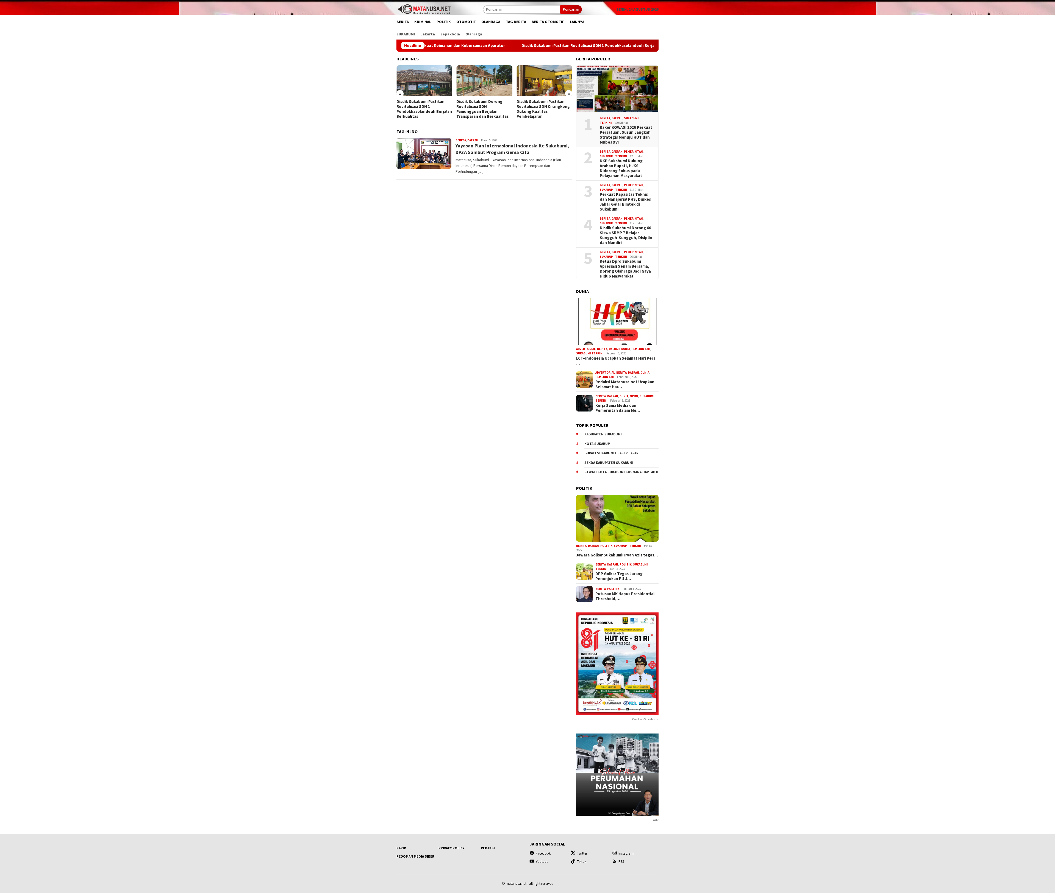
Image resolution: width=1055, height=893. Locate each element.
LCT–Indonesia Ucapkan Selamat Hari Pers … (615, 361)
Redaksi (488, 848)
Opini (634, 396)
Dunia (625, 349)
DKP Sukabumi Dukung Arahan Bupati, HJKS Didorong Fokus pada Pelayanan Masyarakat (621, 168)
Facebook (543, 853)
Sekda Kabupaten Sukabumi (608, 462)
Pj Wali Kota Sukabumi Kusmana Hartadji (621, 472)
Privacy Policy (451, 848)
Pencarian (571, 9)
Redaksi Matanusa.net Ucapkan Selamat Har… (624, 384)
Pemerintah (633, 151)
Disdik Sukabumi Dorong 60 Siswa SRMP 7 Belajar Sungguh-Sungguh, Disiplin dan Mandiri (626, 235)
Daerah (472, 140)
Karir (401, 848)
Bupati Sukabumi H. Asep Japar (611, 453)
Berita (461, 140)
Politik (606, 546)
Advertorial (586, 349)
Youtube (542, 861)
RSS (621, 861)
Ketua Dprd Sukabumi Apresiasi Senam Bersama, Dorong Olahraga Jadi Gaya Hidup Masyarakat (625, 269)
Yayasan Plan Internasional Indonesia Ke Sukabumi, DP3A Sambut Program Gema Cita (512, 148)
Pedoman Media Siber (415, 856)
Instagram (626, 853)
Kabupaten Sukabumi (603, 434)
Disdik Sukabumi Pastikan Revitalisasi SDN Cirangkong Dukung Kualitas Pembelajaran (483, 109)
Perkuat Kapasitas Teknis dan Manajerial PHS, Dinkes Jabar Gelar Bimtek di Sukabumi (625, 202)
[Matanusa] (423, 8)
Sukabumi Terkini (613, 156)
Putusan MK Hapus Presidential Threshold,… (624, 596)
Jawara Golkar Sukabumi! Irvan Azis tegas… (617, 555)
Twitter (582, 853)
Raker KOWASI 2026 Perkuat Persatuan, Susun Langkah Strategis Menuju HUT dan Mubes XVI (626, 135)
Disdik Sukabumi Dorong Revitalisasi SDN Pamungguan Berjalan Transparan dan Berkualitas (422, 109)
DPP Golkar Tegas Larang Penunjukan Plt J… (619, 576)
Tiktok (581, 861)
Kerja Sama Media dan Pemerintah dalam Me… (617, 408)
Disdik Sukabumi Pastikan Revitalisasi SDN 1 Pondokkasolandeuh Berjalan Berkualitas (534, 45)
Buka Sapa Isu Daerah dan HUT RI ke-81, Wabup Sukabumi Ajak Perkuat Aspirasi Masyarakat (541, 109)
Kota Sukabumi (598, 443)
